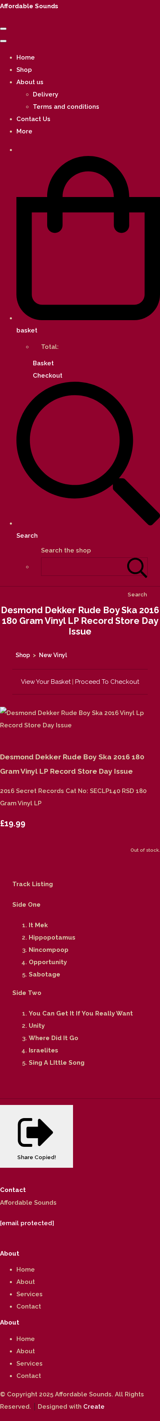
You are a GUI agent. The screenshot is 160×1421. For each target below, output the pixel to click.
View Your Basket (46, 681)
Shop (24, 69)
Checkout (47, 375)
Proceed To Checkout (107, 681)
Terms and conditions (66, 106)
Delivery (45, 94)
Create (94, 1406)
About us (29, 82)
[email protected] (27, 1223)
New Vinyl (53, 655)
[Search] (137, 566)
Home (25, 57)
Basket (43, 363)
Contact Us (33, 119)
